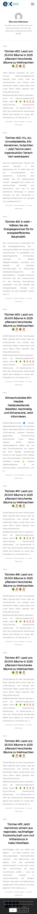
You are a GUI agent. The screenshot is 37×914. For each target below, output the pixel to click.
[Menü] (31, 4)
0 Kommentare (19, 121)
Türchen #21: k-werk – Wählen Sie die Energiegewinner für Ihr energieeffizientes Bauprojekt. (18, 228)
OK (13, 910)
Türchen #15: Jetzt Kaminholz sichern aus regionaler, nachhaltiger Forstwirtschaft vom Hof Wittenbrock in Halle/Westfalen (18, 833)
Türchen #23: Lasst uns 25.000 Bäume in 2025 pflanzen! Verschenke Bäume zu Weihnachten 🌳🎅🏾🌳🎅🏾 (18, 58)
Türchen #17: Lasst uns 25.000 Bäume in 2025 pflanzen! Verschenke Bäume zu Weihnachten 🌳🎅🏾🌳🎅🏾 (18, 665)
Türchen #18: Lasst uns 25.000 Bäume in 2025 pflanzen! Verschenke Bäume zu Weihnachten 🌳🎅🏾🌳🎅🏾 (18, 581)
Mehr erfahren (23, 910)
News (5, 46)
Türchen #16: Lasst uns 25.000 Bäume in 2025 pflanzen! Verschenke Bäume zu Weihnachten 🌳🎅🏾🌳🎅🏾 (18, 748)
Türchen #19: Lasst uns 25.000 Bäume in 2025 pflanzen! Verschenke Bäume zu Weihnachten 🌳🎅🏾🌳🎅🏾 (18, 498)
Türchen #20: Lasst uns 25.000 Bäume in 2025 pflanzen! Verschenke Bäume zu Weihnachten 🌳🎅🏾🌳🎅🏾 (18, 321)
